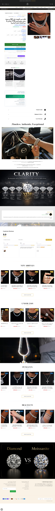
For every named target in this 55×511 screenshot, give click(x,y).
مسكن (52, 11)
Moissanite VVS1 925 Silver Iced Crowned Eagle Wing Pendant (32, 286)
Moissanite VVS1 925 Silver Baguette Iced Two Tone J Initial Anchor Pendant (32, 388)
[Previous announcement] (1, 1)
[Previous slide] (3, 249)
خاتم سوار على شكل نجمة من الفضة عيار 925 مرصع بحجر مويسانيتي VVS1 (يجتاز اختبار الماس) (47, 324)
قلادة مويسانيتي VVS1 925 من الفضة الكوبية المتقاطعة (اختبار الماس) (17, 388)
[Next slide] (52, 249)
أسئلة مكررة (27, 483)
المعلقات (37, 7)
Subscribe (13, 491)
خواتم (45, 7)
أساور (49, 7)
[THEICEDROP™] (27, 4)
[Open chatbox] (2, 509)
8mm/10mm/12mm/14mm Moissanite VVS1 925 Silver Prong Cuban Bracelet (17, 426)
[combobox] (20, 240)
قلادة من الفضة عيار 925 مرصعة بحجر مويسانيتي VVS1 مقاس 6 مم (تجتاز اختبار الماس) (41, 11)
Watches (21, 7)
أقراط (41, 7)
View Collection (27, 332)
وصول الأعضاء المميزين (25, 487)
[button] (22, 15)
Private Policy (26, 489)
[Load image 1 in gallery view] (39, 24)
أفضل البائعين (27, 486)
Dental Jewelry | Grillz (29, 7)
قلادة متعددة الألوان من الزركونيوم (32, 323)
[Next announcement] (54, 1)
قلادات (53, 7)
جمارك (16, 7)
